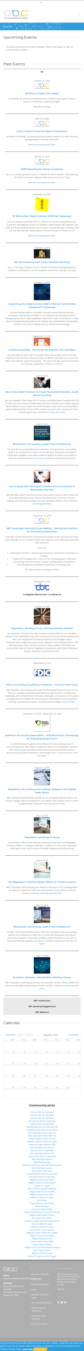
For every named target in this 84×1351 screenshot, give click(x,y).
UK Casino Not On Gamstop (42, 1177)
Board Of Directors (40, 1284)
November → (74, 1034)
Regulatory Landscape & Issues (42, 837)
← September (9, 1034)
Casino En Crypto (42, 1185)
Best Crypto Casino (42, 1250)
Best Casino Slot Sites (42, 1171)
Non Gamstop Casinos (42, 1159)
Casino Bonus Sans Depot (42, 1203)
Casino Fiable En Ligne (42, 1224)
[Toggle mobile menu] (79, 14)
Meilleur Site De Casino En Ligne (42, 1141)
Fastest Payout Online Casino (42, 1138)
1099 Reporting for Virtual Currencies (42, 169)
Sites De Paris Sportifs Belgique (42, 1188)
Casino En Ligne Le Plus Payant (42, 1256)
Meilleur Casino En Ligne (42, 1197)
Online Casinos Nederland (38, 1309)
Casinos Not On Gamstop (42, 1112)
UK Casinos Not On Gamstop (42, 1121)
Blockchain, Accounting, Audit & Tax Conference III (42, 444)
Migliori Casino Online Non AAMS (42, 1232)
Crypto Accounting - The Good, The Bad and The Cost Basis (42, 349)
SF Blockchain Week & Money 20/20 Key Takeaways (42, 216)
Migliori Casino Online (42, 1238)
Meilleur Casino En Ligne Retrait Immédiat (42, 1165)
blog (67, 177)
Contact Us (36, 1279)
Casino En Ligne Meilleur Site (42, 1144)
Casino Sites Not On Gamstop (42, 1156)
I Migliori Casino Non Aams (42, 1179)
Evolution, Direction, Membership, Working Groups (42, 977)
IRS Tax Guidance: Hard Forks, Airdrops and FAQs (42, 262)
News (34, 1289)
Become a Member (40, 1274)
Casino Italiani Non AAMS (42, 1241)
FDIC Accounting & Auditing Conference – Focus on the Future (42, 684)
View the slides (68, 701)
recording (46, 106)
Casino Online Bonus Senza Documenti (42, 1212)
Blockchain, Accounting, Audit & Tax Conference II (42, 926)
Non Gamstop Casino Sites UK (42, 1132)
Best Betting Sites (42, 1162)
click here (38, 458)
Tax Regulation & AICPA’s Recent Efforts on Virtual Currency (42, 882)
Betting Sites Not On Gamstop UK (42, 1127)
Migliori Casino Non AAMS (42, 1235)
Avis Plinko (42, 1200)
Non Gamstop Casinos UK (42, 1153)
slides (52, 144)
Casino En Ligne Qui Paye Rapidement (42, 1221)
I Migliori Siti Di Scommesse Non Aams (42, 1247)
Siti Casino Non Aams (42, 1218)
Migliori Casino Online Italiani (42, 1182)
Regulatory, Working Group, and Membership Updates (42, 628)
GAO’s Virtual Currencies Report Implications (42, 131)
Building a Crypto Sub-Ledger (42, 93)
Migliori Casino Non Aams (42, 1194)
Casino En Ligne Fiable (42, 1209)
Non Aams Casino (40, 1324)
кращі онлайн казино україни (42, 1229)
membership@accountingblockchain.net (21, 1278)
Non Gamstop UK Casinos (42, 1147)
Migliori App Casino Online (42, 1191)
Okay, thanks (40, 1349)
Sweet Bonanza (42, 1206)
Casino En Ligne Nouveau (39, 1317)
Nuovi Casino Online (42, 1244)
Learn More (28, 1349)
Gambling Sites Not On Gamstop (42, 1129)
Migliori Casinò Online (42, 1253)
